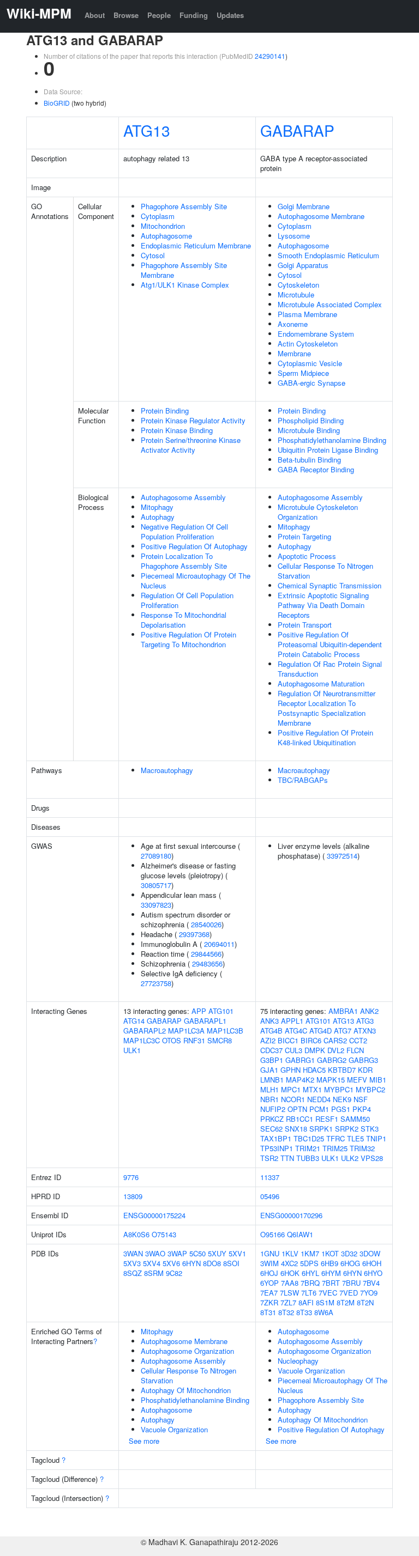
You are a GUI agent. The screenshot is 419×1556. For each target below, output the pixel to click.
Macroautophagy (167, 770)
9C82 (174, 1273)
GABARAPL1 (205, 1021)
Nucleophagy (298, 1361)
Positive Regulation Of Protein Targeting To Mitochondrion (188, 639)
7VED (348, 1292)
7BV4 (371, 1283)
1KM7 (310, 1253)
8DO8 (212, 1263)
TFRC (335, 1138)
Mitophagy (157, 507)
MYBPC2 (370, 1089)
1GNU (269, 1253)
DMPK (314, 1050)
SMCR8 (219, 1040)
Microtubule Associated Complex (330, 304)
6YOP (269, 1283)
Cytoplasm (158, 216)
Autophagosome (166, 235)
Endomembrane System (316, 334)
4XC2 (289, 1263)
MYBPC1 (339, 1089)
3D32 (349, 1253)
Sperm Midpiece (303, 373)
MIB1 (377, 1079)
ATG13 (146, 130)
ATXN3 (365, 1030)
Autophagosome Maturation (321, 683)
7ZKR (269, 1302)
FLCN (355, 1050)
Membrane (294, 353)
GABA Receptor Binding (316, 469)
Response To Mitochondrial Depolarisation (183, 620)
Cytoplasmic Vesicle (310, 363)
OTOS (171, 1040)
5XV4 (151, 1263)
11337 (269, 1177)
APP (198, 1011)
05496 (269, 1196)
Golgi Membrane (304, 206)
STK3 (370, 1128)
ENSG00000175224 (154, 1215)
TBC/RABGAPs (303, 780)
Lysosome (294, 235)
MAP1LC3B (225, 1030)
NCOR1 (293, 1099)
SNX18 (296, 1128)
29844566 (206, 954)
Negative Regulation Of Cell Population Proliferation (184, 531)
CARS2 (335, 1040)
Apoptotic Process (307, 556)
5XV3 (132, 1263)
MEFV (357, 1079)
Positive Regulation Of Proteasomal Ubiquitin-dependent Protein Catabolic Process (330, 644)
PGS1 (340, 1109)
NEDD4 (319, 1099)
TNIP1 (376, 1138)
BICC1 (288, 1040)
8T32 (286, 1312)
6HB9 (329, 1263)
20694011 (219, 944)
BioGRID (57, 102)
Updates (230, 15)
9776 (131, 1177)
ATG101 (221, 1011)
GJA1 (269, 1070)
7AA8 (289, 1283)
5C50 (197, 1253)
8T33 (304, 1312)
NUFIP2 (272, 1109)
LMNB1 (272, 1079)
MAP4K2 (300, 1079)
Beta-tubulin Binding (309, 459)
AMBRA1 (343, 1011)
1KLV (290, 1253)
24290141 (270, 55)
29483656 (207, 963)
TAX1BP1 (275, 1138)
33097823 (156, 904)
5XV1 (237, 1253)
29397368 (194, 934)
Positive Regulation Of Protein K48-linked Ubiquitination (325, 737)
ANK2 (369, 1011)
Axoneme (293, 324)
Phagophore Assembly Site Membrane (184, 270)
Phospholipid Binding (311, 420)
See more (144, 1441)
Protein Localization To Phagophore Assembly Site (184, 561)
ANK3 (269, 1021)
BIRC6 (311, 1040)
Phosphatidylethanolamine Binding (332, 440)
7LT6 (308, 1292)
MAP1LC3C (141, 1040)
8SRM (154, 1273)
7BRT (331, 1283)
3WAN (133, 1253)
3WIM (269, 1263)
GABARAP (297, 130)
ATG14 (134, 1021)
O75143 (164, 1234)
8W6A (323, 1312)
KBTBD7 (342, 1070)
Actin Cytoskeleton (308, 343)
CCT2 (358, 1040)
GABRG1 (300, 1060)
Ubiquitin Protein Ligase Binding (328, 450)
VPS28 (372, 1158)
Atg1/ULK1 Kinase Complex (185, 284)
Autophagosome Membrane (321, 216)
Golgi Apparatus (303, 265)
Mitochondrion (163, 226)
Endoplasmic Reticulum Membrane (196, 245)
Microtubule (296, 294)
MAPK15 (330, 1079)
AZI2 (268, 1040)
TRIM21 (307, 1148)
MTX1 (312, 1089)
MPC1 (291, 1089)
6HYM (331, 1273)
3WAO (155, 1253)
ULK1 (132, 1050)
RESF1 (326, 1119)
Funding (193, 15)
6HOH (371, 1263)
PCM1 (319, 1109)
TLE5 (355, 1138)
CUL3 (293, 1050)
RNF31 (194, 1040)
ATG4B (271, 1030)
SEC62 (271, 1128)
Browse (126, 15)
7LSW (289, 1292)
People (159, 15)
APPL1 (292, 1021)
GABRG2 (331, 1060)
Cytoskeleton (298, 284)
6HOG (350, 1263)
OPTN (297, 1109)
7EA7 (269, 1292)
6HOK (290, 1273)
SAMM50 (355, 1119)
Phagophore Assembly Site (184, 206)
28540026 (206, 924)
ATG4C (296, 1030)
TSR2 (269, 1158)
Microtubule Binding (309, 430)
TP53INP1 (276, 1148)
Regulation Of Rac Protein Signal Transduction (330, 669)
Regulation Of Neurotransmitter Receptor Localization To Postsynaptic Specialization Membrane (326, 708)
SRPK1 (321, 1128)
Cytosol (153, 255)
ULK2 (349, 1158)
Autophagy (158, 517)
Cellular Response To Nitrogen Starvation (325, 571)
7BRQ (310, 1283)
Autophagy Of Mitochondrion (186, 1390)
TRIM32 (362, 1148)
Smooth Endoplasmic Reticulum (328, 255)
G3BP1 (271, 1060)
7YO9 (369, 1292)
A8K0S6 (136, 1234)
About (95, 15)
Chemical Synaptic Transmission (329, 585)
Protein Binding (165, 410)
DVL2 (335, 1050)
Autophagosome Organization (187, 1351)
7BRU (351, 1283)
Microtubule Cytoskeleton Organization (318, 512)
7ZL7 (288, 1302)
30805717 (156, 885)
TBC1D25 (309, 1138)
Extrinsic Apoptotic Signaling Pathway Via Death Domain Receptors (323, 605)
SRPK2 (346, 1128)
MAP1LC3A (186, 1030)
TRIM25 (335, 1148)
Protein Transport (305, 624)
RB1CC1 (299, 1119)
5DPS (309, 1263)
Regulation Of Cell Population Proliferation (187, 600)
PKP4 (361, 1109)
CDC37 (271, 1050)
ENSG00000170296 (291, 1215)
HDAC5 (314, 1070)
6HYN (191, 1263)
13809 (132, 1196)
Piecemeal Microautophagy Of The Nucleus (195, 580)
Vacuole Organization (174, 1429)
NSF (361, 1099)
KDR (365, 1070)
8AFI (306, 1302)
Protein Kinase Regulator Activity (193, 420)
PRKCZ (272, 1119)
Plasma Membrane (307, 314)
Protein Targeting (304, 536)
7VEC (328, 1292)
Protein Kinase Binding (177, 430)
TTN (287, 1158)
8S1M (325, 1302)
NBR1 (269, 1099)
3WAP (177, 1253)
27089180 (156, 855)
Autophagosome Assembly (183, 497)
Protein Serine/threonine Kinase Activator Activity (191, 445)
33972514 (342, 855)
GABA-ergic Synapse (311, 383)
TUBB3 (307, 1158)
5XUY (217, 1253)
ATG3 (365, 1021)
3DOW (370, 1253)
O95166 (272, 1234)
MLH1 (269, 1089)
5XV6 (171, 1263)
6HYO (373, 1273)
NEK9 (342, 1099)
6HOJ (269, 1273)
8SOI (231, 1263)
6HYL (310, 1273)
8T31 (268, 1312)
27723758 (156, 983)
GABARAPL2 (144, 1030)
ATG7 (342, 1030)
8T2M (346, 1302)
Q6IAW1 (300, 1234)
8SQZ (132, 1273)
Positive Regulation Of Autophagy (194, 546)
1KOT (330, 1253)
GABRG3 (363, 1060)
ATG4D (320, 1030)
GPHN (290, 1070)
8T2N (365, 1302)
